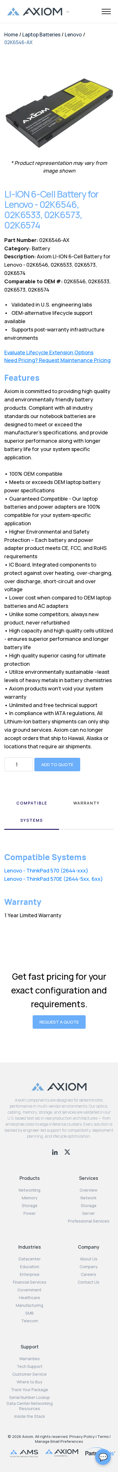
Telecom (29, 1320)
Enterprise (30, 1274)
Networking (29, 1190)
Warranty (86, 803)
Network (88, 1197)
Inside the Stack (29, 1416)
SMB (29, 1313)
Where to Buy (29, 1382)
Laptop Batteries (41, 35)
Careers (88, 1274)
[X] (67, 1151)
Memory (30, 1197)
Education (29, 1266)
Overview (88, 1190)
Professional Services (88, 1221)
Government (29, 1290)
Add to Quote (57, 765)
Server (88, 1213)
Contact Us (88, 1282)
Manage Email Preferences (59, 1441)
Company (89, 1266)
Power (29, 1213)
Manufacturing (29, 1305)
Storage (30, 1205)
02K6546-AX (18, 42)
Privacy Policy (82, 1436)
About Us (88, 1259)
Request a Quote (59, 1022)
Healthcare (29, 1297)
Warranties (29, 1358)
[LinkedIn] (55, 1151)
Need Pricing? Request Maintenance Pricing (57, 360)
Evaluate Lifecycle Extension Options (48, 352)
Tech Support (29, 1366)
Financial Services (29, 1282)
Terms (103, 1436)
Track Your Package (29, 1389)
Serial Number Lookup (29, 1397)
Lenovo (73, 35)
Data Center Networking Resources (30, 1406)
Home (11, 35)
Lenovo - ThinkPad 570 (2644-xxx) (46, 870)
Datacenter (30, 1259)
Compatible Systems (31, 811)
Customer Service (29, 1374)
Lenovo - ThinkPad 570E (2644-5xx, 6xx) (53, 878)
